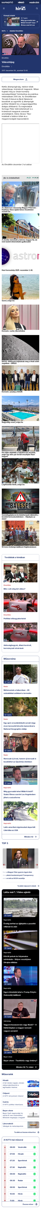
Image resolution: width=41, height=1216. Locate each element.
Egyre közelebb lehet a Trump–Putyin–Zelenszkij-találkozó (20, 993)
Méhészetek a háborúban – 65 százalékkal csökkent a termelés (17, 691)
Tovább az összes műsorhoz (25, 1132)
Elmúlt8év (5, 58)
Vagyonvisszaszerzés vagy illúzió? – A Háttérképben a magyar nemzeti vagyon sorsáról (20, 1028)
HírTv (4, 31)
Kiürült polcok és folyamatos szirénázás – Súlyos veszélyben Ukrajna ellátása (17, 959)
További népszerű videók (26, 886)
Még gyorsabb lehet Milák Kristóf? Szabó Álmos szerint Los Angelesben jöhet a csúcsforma (29, 25)
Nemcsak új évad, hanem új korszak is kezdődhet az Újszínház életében (20, 760)
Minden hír (28, 837)
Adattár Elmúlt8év (16, 31)
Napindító (7, 788)
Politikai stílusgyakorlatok (15, 618)
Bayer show (8, 1057)
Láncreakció (8, 1123)
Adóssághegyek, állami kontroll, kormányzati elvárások (18, 646)
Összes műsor (28, 1204)
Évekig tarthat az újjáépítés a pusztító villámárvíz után (20, 925)
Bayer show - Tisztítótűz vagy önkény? (20, 1060)
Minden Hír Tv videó (24, 1067)
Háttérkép (7, 1021)
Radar (6, 686)
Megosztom (18, 79)
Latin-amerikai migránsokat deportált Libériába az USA (19, 828)
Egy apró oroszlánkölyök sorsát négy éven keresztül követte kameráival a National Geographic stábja (20, 726)
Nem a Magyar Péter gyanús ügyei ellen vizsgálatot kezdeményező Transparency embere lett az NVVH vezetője (18, 875)
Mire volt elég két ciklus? (14, 589)
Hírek (20, 1194)
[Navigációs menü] (4, 8)
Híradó (5, 1080)
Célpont (6, 1093)
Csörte (6, 1102)
